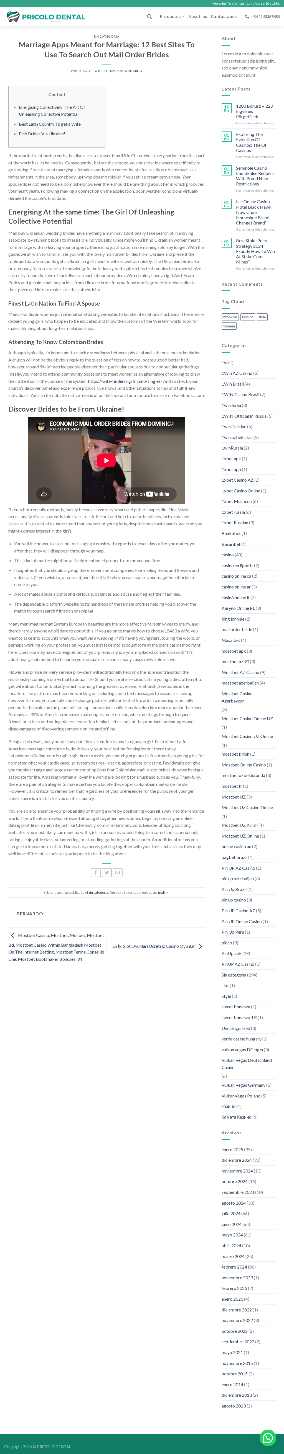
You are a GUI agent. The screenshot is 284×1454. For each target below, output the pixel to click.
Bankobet (231, 533)
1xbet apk (231, 458)
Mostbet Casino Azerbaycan (237, 697)
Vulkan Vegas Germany (243, 1085)
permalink (161, 892)
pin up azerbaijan (238, 878)
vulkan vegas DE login (242, 1049)
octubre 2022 (235, 1331)
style (262, 317)
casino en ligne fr (237, 565)
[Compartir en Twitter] (107, 872)
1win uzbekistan (237, 437)
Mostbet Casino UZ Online (247, 736)
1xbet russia (233, 512)
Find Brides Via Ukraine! (42, 133)
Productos (170, 16)
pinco (227, 942)
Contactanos (224, 16)
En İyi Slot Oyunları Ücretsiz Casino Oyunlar (154, 946)
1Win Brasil (233, 383)
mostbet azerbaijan (240, 682)
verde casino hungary (242, 1038)
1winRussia (232, 447)
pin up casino (234, 899)
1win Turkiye (234, 426)
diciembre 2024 (237, 1160)
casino (228, 554)
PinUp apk (232, 953)
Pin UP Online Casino (242, 921)
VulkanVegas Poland (241, 1095)
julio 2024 (231, 1213)
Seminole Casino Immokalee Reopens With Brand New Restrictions (255, 176)
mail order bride (237, 629)
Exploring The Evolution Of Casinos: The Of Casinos (251, 142)
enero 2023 (232, 1298)
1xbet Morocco (237, 501)
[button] (268, 1438)
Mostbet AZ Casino (240, 672)
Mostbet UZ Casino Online (247, 807)
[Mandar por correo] (118, 872)
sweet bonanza (236, 1006)
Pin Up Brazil (234, 889)
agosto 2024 (234, 1202)
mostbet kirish (235, 753)
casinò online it (236, 597)
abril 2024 (231, 1245)
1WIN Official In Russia (244, 416)
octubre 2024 (235, 1181)
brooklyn (230, 317)
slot (225, 985)
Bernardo (133, 71)
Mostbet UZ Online (240, 835)
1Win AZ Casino (237, 373)
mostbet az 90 (235, 661)
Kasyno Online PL (238, 608)
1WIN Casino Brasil (240, 394)
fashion (247, 317)
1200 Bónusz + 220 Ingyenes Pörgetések (254, 111)
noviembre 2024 (237, 1170)
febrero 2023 (234, 1288)
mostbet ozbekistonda (243, 775)
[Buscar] (149, 16)
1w (224, 362)
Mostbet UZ (234, 796)
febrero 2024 (234, 1266)
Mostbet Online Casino (244, 764)
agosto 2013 (234, 1405)
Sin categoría (106, 36)
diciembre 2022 (237, 1309)
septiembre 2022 (238, 1341)
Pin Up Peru (233, 931)
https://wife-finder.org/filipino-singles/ (125, 381)
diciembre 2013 (237, 1395)
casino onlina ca (236, 575)
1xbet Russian (235, 522)
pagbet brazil (234, 857)
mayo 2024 (232, 1234)
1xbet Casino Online (241, 490)
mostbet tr (232, 786)
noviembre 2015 (237, 1363)
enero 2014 (232, 1384)
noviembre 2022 (237, 1320)
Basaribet (231, 544)
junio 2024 (232, 1224)
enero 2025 (232, 1149)
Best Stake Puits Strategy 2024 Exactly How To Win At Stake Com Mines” (255, 251)
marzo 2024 (233, 1256)
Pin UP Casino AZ (238, 910)
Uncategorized (236, 1028)
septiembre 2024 (238, 1192)
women (229, 326)
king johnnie (233, 618)
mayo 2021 (232, 1352)
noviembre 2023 (237, 1277)
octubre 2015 (235, 1373)
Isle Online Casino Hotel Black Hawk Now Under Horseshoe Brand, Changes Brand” (254, 212)
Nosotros (197, 16)
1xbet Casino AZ (237, 479)
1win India (231, 405)
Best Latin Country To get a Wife (50, 123)
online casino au (236, 846)
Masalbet (231, 640)
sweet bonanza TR (239, 1017)
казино (228, 1106)
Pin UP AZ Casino (238, 868)
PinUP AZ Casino (238, 964)
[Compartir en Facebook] (96, 872)
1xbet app (231, 469)
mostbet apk (234, 651)
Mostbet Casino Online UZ (247, 718)
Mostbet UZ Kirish (240, 825)
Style (226, 996)
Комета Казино (237, 1117)
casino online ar (236, 586)
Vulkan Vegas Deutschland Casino (247, 1063)
